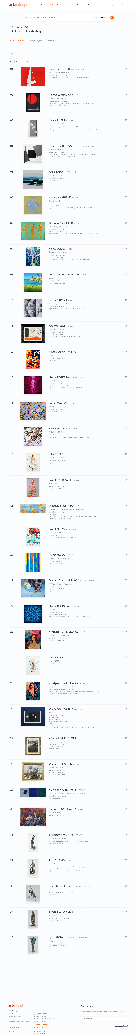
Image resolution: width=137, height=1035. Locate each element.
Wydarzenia (80, 5)
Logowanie (114, 5)
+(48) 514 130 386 (40, 1022)
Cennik (97, 5)
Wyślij (123, 1019)
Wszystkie (25, 61)
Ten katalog (103, 17)
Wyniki (51, 5)
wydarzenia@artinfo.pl (41, 1024)
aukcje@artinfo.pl (39, 1034)
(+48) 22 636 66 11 (40, 1016)
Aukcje (43, 5)
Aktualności (68, 5)
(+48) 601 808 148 (40, 1027)
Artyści (59, 5)
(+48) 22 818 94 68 (40, 1014)
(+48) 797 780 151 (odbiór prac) (44, 1018)
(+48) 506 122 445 (40, 1031)
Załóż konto (124, 5)
